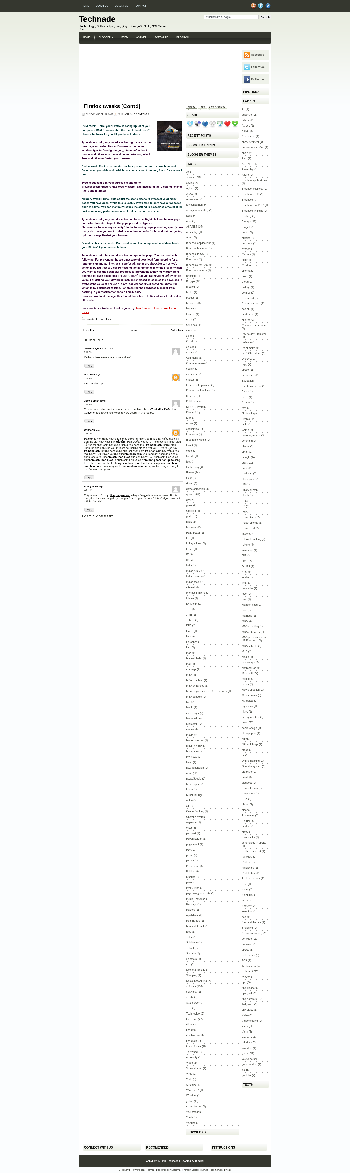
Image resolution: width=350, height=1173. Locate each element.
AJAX (189, 193)
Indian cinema (194, 576)
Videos (191, 106)
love (188, 647)
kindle (189, 631)
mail (188, 663)
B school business (197, 248)
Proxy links (192, 887)
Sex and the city (195, 969)
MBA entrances (195, 685)
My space (192, 751)
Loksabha (191, 641)
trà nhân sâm (133, 453)
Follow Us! (258, 66)
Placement (192, 866)
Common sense (195, 363)
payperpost (192, 844)
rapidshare (192, 915)
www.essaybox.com (95, 348)
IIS (188, 560)
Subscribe (257, 54)
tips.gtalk (191, 1040)
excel (189, 450)
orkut (189, 827)
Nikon (189, 789)
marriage (191, 669)
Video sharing (194, 1068)
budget (190, 297)
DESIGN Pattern (196, 406)
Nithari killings (194, 795)
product (190, 876)
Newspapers (193, 784)
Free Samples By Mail (220, 1170)
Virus (189, 1073)
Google (190, 510)
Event (189, 445)
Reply (89, 366)
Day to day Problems (198, 390)
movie (189, 734)
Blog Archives (217, 106)
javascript (191, 603)
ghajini (190, 499)
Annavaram (193, 199)
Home (85, 6)
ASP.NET (141, 37)
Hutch (189, 549)
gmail (189, 505)
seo (188, 964)
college (190, 346)
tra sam (88, 438)
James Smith (91, 400)
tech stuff (191, 1019)
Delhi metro (193, 401)
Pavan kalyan (194, 838)
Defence (191, 396)
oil (187, 805)
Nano (189, 762)
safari (189, 937)
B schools (192, 259)
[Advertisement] (175, 45)
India (189, 565)
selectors (191, 958)
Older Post (177, 330)
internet (190, 587)
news (189, 773)
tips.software (193, 1046)
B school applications (198, 243)
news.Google (193, 778)
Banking (191, 275)
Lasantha (175, 1170)
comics (190, 352)
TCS (188, 1008)
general (190, 494)
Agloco (190, 188)
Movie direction (195, 740)
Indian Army (193, 570)
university (191, 1057)
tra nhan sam (153, 450)
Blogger (106, 37)
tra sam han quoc (119, 456)
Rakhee (190, 909)
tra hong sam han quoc (159, 460)
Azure (189, 237)
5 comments (141, 114)
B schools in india (196, 270)
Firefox (99, 319)
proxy (189, 882)
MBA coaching (194, 680)
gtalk (189, 516)
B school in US (195, 253)
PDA (189, 849)
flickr (189, 478)
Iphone (190, 598)
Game (189, 483)
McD (189, 702)
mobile (190, 729)
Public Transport (195, 898)
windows (191, 1084)
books (189, 292)
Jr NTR (190, 620)
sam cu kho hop (93, 383)
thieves (190, 1024)
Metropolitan (193, 718)
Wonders (191, 1095)
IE (187, 554)
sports (189, 997)
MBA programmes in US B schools (206, 691)
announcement (194, 204)
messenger (192, 713)
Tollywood (192, 1051)
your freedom (194, 1111)
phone (189, 855)
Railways (191, 904)
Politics (190, 871)
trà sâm (121, 441)
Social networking (196, 980)
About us (102, 6)
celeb (189, 319)
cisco (189, 335)
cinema (190, 330)
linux (189, 636)
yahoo (189, 1101)
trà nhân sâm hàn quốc (140, 466)
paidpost (191, 833)
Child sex (191, 324)
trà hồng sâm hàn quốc (125, 463)
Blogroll (183, 37)
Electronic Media (196, 439)
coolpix (190, 368)
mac (188, 652)
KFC (188, 625)
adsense (191, 177)
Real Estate (193, 920)
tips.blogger (193, 1035)
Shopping (191, 975)
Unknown (89, 374)
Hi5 (188, 538)
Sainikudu (192, 942)
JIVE (189, 614)
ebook (189, 423)
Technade (97, 19)
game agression (195, 488)
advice (190, 182)
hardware (191, 527)
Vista (189, 1079)
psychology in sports (198, 893)
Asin (188, 221)
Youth (189, 1117)
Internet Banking (195, 592)
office (189, 800)
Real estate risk (195, 926)
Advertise (121, 6)
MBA (189, 674)
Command (192, 357)
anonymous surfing (197, 210)
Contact (141, 6)
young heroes (194, 1106)
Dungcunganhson (120, 495)
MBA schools (194, 696)
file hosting (192, 467)
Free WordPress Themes (141, 1170)
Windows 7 (192, 1090)
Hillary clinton (194, 543)
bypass (190, 308)
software (108, 319)
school (190, 948)
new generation (195, 767)
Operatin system (196, 816)
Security (191, 953)
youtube (190, 1122)
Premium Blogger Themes (195, 1170)
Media (189, 707)
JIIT (188, 609)
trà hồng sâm (92, 450)
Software (161, 37)
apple (189, 215)
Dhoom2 (191, 412)
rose (188, 931)
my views (191, 756)
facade (190, 456)
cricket (190, 379)
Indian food (192, 581)
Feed (124, 37)
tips (188, 1030)
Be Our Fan (258, 79)
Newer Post (88, 330)
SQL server (193, 1002)
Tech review (193, 1013)
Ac (187, 171)
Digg (188, 417)
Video (189, 1062)
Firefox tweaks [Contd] (112, 106)
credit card (192, 374)
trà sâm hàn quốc (102, 460)
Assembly (192, 232)
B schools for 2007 (197, 264)
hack (189, 521)
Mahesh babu (194, 658)
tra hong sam (154, 444)
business (191, 303)
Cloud (189, 341)
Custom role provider (198, 385)
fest (188, 461)
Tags (202, 106)
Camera (190, 314)
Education (192, 434)
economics (192, 428)
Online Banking (195, 811)
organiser (191, 822)
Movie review (194, 745)
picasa (190, 860)
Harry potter (193, 532)
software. (191, 991)
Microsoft (191, 723)
